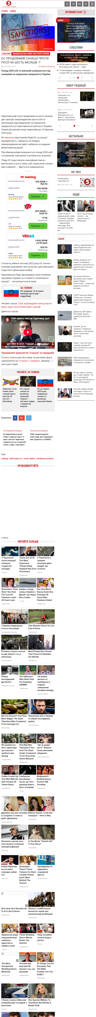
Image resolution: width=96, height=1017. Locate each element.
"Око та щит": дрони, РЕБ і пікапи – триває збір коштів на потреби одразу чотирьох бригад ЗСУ (68, 117)
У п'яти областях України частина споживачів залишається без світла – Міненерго (76, 72)
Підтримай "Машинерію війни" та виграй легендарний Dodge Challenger (67, 99)
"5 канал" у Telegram (29, 360)
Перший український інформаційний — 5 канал (8, 4)
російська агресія (44, 459)
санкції (4, 459)
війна (32, 459)
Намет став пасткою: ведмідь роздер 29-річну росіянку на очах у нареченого (84, 346)
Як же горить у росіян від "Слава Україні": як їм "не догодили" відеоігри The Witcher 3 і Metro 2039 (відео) (84, 377)
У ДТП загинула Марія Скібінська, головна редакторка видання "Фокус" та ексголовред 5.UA (84, 300)
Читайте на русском (46, 65)
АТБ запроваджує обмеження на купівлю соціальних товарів (84, 360)
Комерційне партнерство (63, 179)
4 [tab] (82, 78)
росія (26, 459)
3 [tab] (78, 78)
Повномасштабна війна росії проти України (30, 54)
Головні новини (9, 357)
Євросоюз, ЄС (16, 459)
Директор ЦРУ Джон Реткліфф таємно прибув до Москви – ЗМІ (83, 315)
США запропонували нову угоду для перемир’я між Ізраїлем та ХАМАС (41, 437)
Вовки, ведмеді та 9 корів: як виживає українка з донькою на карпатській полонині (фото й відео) (84, 265)
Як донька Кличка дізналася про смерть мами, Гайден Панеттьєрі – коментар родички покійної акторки (84, 282)
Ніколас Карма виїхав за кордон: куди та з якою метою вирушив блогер (83, 392)
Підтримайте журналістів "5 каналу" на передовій (27, 353)
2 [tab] (85, 42)
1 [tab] (66, 42)
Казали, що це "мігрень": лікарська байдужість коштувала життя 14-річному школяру (84, 331)
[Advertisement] (28, 216)
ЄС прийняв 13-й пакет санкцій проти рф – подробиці (32, 293)
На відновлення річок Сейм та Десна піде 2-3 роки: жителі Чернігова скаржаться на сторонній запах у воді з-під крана (14, 439)
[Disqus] (28, 504)
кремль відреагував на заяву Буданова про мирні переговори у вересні (84, 248)
